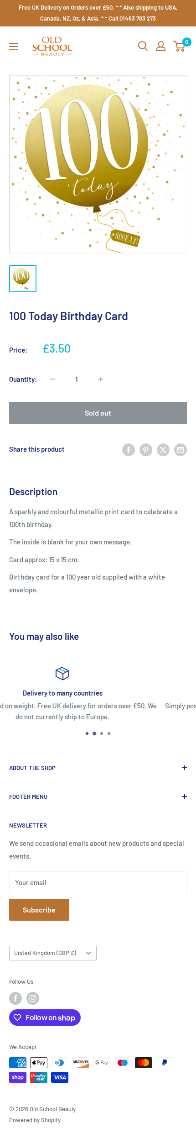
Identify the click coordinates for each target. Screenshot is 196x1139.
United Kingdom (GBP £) (45, 952)
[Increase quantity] (100, 379)
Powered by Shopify (35, 1119)
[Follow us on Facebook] (15, 998)
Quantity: (23, 379)
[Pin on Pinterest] (145, 449)
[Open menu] (13, 46)
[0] (179, 46)
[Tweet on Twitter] (163, 449)
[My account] (160, 46)
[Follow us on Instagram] (32, 998)
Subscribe (39, 909)
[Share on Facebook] (128, 449)
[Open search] (143, 46)
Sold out (98, 412)
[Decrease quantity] (52, 379)
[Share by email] (180, 449)
